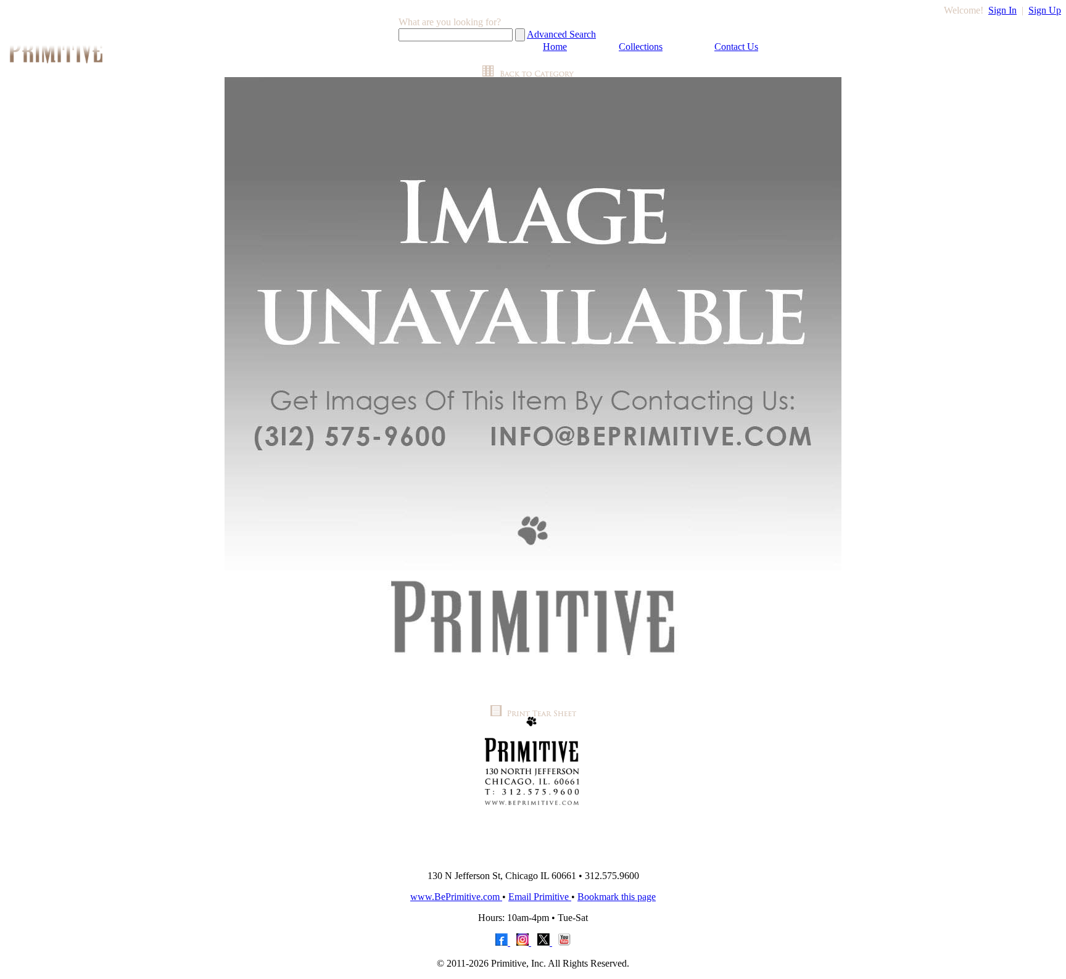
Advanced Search (561, 34)
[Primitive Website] (533, 857)
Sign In (1002, 10)
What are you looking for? (450, 22)
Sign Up (1044, 10)
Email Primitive (539, 896)
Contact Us (736, 46)
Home (555, 46)
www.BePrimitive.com (456, 896)
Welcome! (963, 10)
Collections (641, 46)
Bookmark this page (616, 896)
